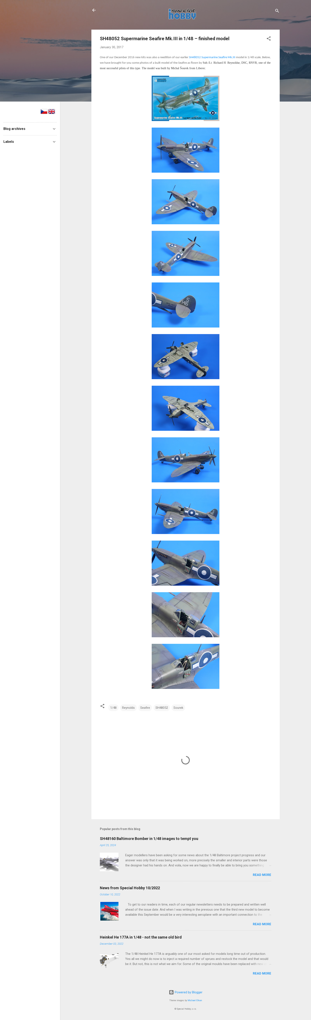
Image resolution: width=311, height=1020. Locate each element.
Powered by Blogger (188, 992)
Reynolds (128, 708)
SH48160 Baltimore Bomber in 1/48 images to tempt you (149, 838)
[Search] (277, 11)
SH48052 (162, 708)
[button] (268, 39)
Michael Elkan (195, 1000)
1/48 (113, 708)
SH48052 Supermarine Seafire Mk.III (212, 57)
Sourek (178, 708)
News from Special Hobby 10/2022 (130, 888)
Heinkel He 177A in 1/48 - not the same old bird (141, 937)
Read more (262, 875)
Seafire (145, 708)
